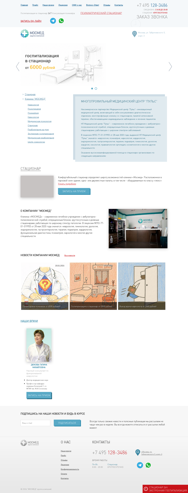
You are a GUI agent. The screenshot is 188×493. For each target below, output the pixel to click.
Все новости (69, 255)
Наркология (33, 117)
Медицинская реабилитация (41, 137)
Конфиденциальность (70, 469)
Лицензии (63, 5)
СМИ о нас (77, 5)
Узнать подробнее (67, 183)
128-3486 (152, 5)
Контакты (119, 5)
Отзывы (106, 5)
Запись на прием (39, 395)
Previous (17, 66)
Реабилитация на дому (38, 129)
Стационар (30, 94)
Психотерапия (34, 108)
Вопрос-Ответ (92, 5)
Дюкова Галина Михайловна (39, 365)
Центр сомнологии (36, 141)
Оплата (64, 473)
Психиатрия (33, 113)
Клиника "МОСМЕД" (35, 98)
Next (170, 66)
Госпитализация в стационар (36, 13)
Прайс (35, 5)
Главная (24, 5)
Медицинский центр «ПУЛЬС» (30, 443)
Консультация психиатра (63, 13)
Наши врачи (48, 5)
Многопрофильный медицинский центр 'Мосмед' (32, 33)
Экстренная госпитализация (41, 133)
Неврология (33, 104)
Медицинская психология (39, 121)
